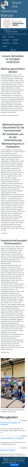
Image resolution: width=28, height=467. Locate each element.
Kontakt (4, 46)
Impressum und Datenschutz (15, 33)
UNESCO (23, 30)
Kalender (15, 43)
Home (4, 37)
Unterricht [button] (15, 40)
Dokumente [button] (5, 43)
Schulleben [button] (5, 40)
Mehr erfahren (22, 462)
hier (1, 432)
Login (14, 50)
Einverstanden (14, 464)
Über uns (15, 30)
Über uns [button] (11, 37)
